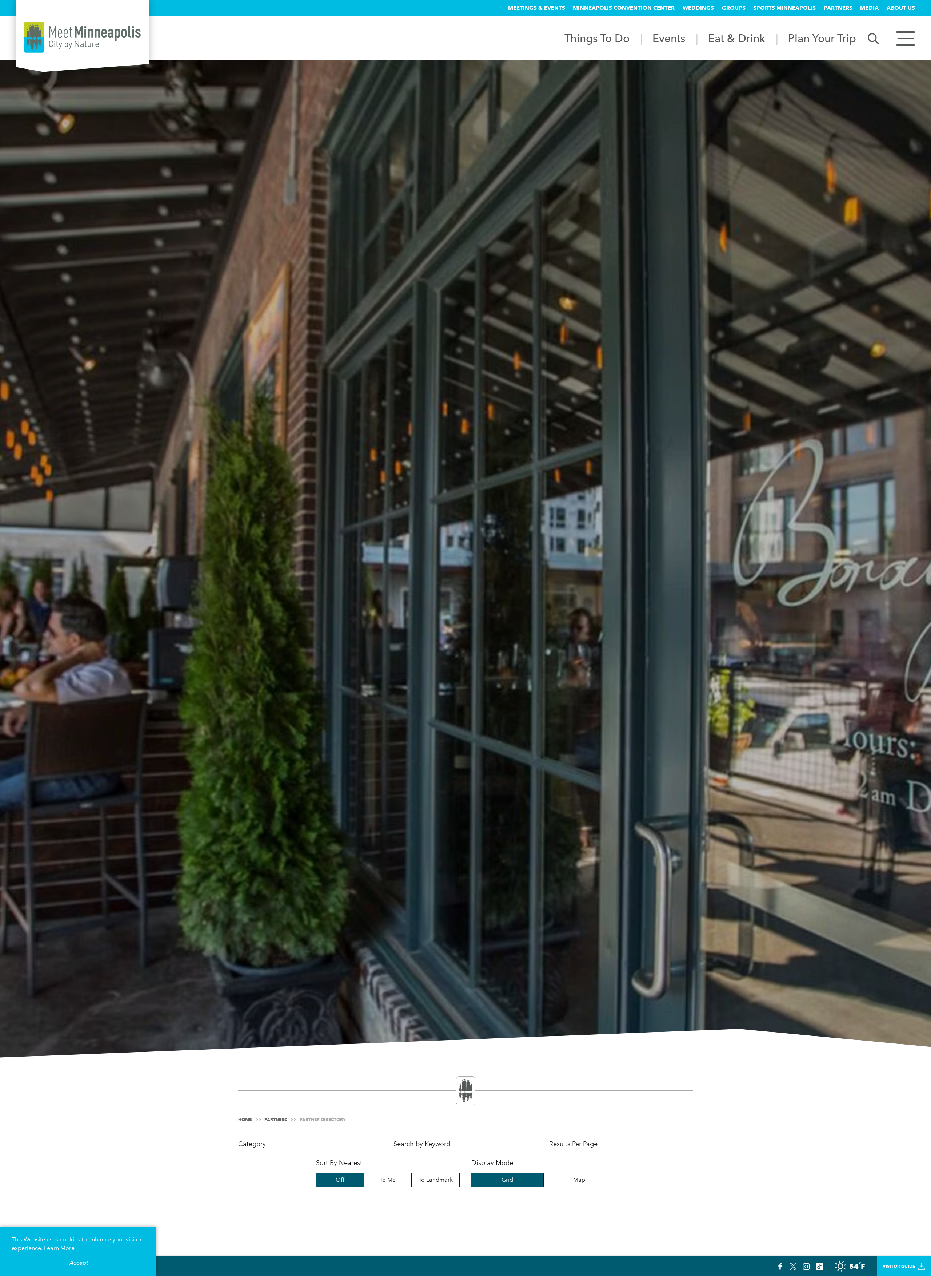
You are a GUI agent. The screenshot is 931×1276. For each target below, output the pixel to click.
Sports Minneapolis (784, 8)
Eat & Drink (736, 38)
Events (668, 38)
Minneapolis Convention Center (624, 8)
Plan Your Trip (822, 38)
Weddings (698, 8)
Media (869, 8)
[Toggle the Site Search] (873, 38)
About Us (901, 8)
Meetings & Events (536, 8)
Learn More (59, 1248)
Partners (838, 8)
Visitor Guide (899, 1266)
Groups (734, 8)
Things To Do (597, 38)
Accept (78, 1262)
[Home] (82, 37)
